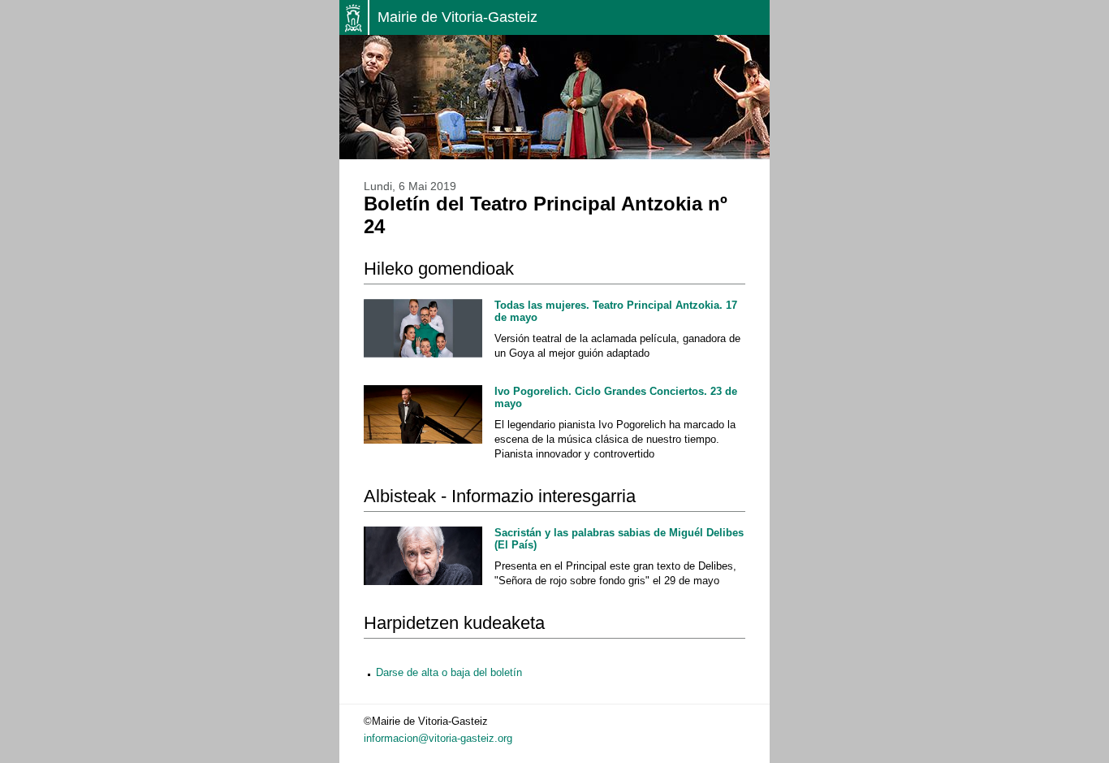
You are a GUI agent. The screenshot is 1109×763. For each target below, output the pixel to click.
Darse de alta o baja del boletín (449, 672)
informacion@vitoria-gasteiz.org (438, 738)
